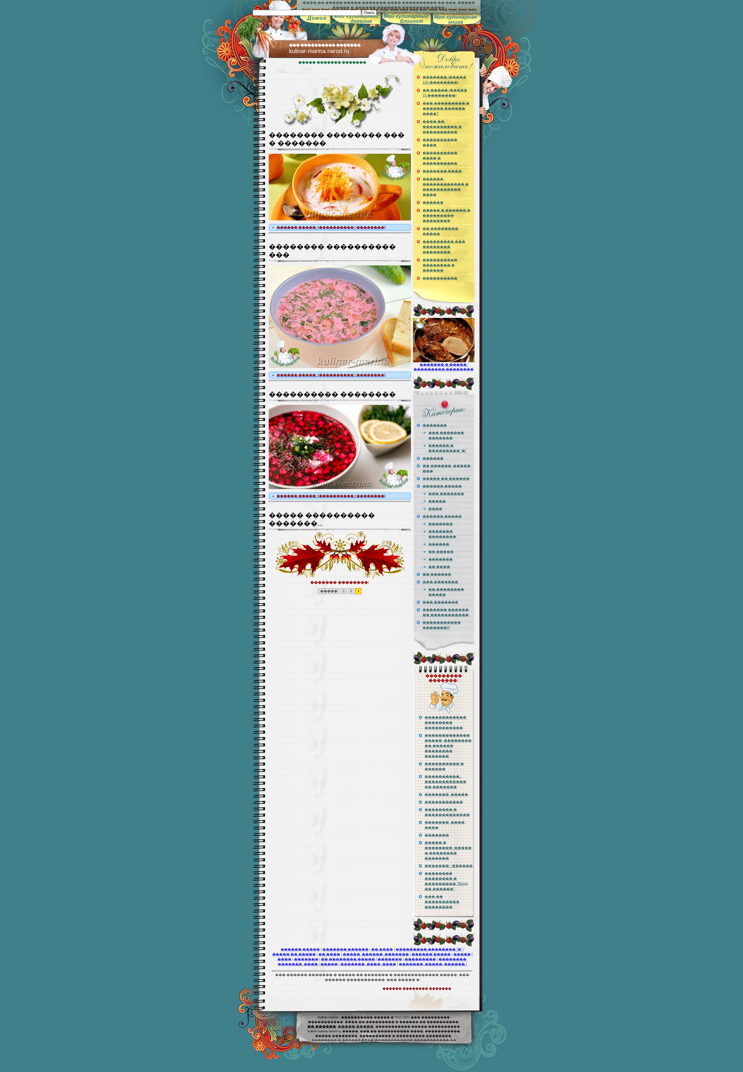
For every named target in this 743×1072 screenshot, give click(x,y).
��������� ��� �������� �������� (444, 247)
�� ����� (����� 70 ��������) (445, 92)
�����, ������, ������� (376, 954)
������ (400, 18)
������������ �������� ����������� (445, 722)
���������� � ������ (444, 766)
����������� (444, 802)
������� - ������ (449, 866)
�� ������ (437, 574)
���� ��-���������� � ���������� (442, 126)
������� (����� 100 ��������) (444, 79)
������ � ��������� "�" (447, 448)
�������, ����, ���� (445, 825)
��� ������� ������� (446, 435)
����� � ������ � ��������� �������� (446, 215)
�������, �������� (442, 534)
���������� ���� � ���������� (440, 158)
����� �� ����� (294, 954)
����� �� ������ (446, 479)
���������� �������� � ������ (440, 265)
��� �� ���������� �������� (442, 901)
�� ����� (441, 552)
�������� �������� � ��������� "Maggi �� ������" (446, 881)
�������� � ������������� (447, 812)
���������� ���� (440, 142)
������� (433, 18)
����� (315, 18)
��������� (420, 959)
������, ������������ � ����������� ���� (446, 187)
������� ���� (442, 171)
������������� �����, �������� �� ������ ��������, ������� (448, 745)
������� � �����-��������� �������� (444, 346)
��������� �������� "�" (429, 949)
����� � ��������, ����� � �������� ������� (448, 850)
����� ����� (356, 1026)
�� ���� (439, 567)
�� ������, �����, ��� (447, 468)
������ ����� (442, 486)
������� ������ (345, 949)
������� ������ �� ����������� (446, 612)
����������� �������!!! (442, 625)
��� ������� (446, 494)
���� (435, 509)
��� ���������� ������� (324, 45)
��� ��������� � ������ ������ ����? (446, 108)
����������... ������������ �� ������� (445, 781)
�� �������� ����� (440, 231)
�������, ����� (446, 794)
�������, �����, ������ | (433, 964)
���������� (358, 18)
